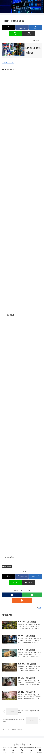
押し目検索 (7, 566)
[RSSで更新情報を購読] (22, 600)
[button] (28, 33)
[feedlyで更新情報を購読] (32, 595)
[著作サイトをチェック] (12, 595)
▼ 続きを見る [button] (9, 69)
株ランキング (8, 63)
